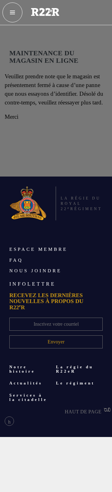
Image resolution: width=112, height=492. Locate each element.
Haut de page (84, 411)
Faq (16, 260)
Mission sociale (31, 487)
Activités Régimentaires (41, 446)
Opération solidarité (37, 459)
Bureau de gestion (34, 473)
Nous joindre (35, 270)
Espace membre (38, 249)
